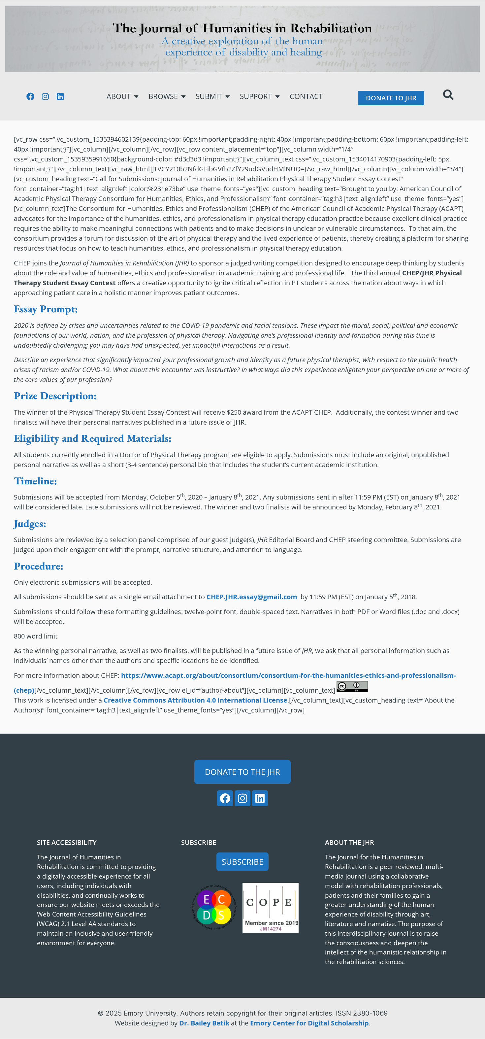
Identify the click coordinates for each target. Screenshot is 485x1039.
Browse (163, 96)
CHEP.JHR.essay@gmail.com (252, 596)
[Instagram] (45, 96)
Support (256, 96)
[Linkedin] (60, 96)
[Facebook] (30, 96)
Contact (306, 96)
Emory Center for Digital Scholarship (309, 1023)
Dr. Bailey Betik (204, 1023)
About (119, 96)
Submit (209, 96)
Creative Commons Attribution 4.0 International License (195, 700)
